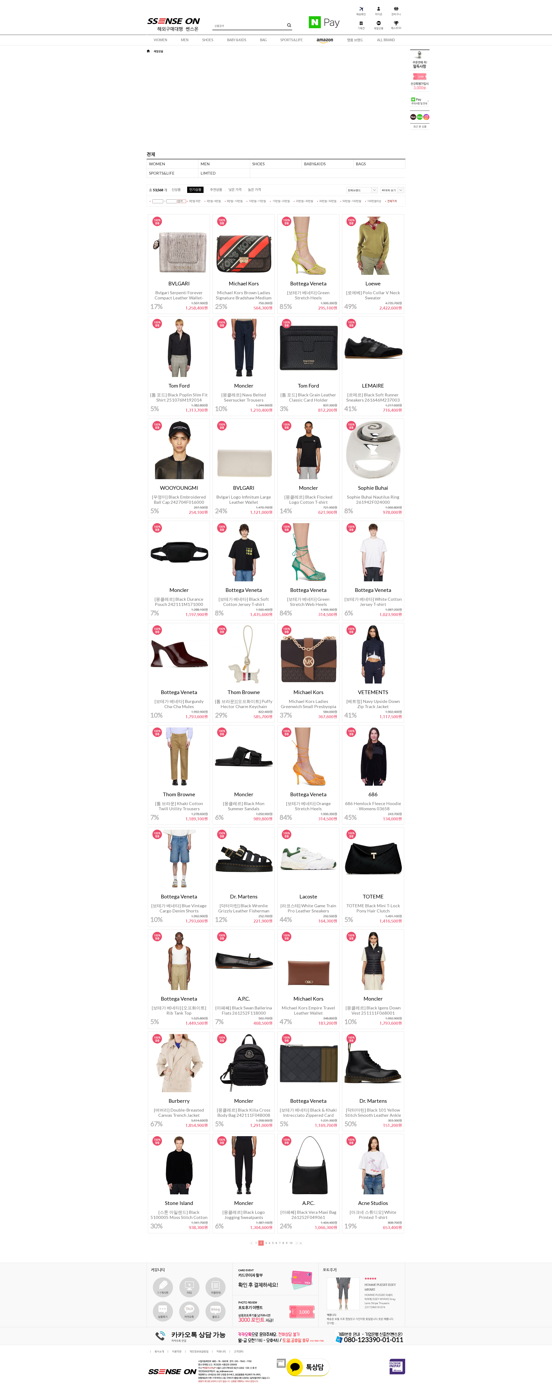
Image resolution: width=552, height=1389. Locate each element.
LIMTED (208, 173)
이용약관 (177, 1351)
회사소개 (159, 1351)
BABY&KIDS (315, 163)
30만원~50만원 (327, 201)
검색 (180, 201)
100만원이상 (374, 201)
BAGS (361, 163)
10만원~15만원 (257, 201)
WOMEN (157, 163)
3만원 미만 (195, 201)
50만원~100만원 (351, 201)
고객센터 (238, 1351)
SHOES (258, 163)
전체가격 (392, 201)
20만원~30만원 (304, 201)
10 (290, 1243)
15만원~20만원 (281, 201)
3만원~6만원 (214, 201)
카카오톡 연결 (178, 1340)
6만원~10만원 (235, 201)
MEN (205, 163)
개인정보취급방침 (199, 1351)
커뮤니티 (221, 1351)
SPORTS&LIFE (161, 173)
